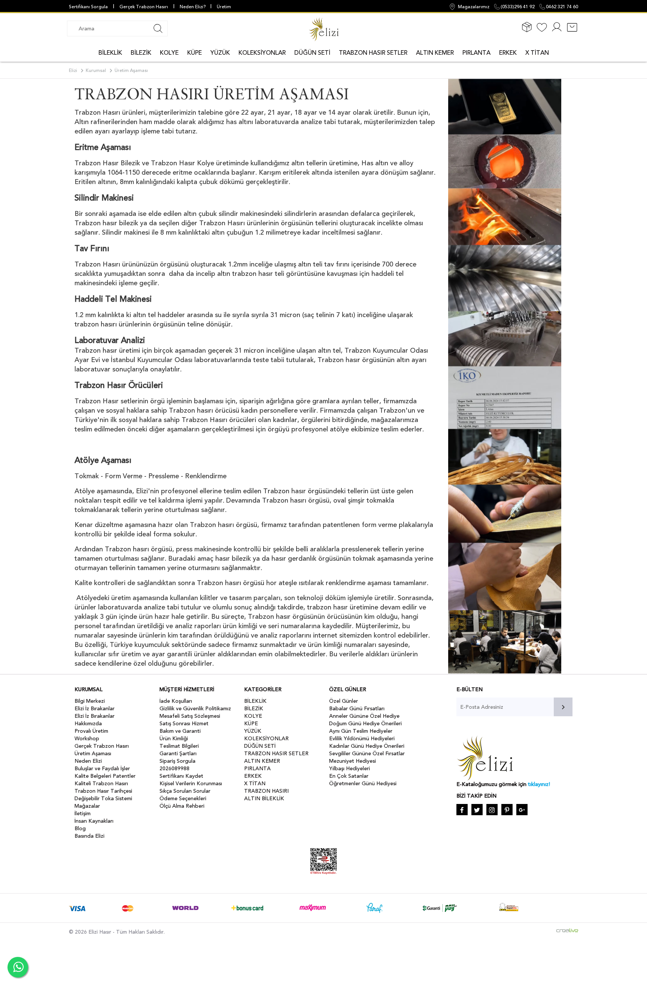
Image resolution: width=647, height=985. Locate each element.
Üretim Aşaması (93, 753)
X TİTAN (537, 53)
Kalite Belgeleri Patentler (105, 776)
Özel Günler (343, 701)
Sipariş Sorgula (177, 761)
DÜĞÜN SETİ (312, 53)
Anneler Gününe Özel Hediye (364, 716)
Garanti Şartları (178, 753)
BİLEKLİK (110, 53)
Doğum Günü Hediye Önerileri (365, 723)
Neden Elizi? (193, 7)
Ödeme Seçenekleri (183, 798)
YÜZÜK (220, 53)
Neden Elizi (88, 761)
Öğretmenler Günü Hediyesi (363, 783)
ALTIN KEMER (435, 53)
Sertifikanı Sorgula (88, 7)
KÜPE (194, 53)
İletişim (83, 813)
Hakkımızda (88, 723)
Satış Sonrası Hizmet (184, 723)
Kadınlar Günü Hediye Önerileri (366, 746)
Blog (80, 828)
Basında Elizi (89, 836)
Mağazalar (87, 806)
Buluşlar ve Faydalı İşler (102, 768)
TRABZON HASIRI (266, 791)
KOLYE (169, 53)
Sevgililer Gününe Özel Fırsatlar (367, 753)
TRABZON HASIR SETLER (373, 53)
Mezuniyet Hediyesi (352, 761)
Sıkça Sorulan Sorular (185, 791)
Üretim (224, 7)
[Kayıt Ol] (557, 31)
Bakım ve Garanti (180, 731)
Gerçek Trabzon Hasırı (143, 7)
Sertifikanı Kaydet (181, 776)
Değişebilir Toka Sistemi (103, 798)
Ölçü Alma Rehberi (182, 806)
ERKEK (508, 53)
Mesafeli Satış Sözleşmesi (190, 716)
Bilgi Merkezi (90, 701)
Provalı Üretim (91, 731)
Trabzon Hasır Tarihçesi (103, 791)
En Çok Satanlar (348, 776)
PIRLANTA (476, 53)
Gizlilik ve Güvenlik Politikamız (195, 708)
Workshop (87, 738)
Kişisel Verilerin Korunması (191, 783)
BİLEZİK (141, 53)
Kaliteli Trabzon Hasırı (101, 783)
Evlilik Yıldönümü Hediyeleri (362, 738)
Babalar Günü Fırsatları (357, 708)
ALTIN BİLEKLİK (264, 798)
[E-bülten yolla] (563, 707)
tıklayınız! (539, 784)
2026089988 (174, 768)
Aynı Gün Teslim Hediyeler (360, 731)
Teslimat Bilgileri (179, 746)
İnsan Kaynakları (94, 821)
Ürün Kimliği (174, 738)
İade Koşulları (176, 701)
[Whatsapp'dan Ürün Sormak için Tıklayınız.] (17, 967)
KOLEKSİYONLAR (262, 53)
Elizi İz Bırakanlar (95, 708)
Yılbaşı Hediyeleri (349, 768)
